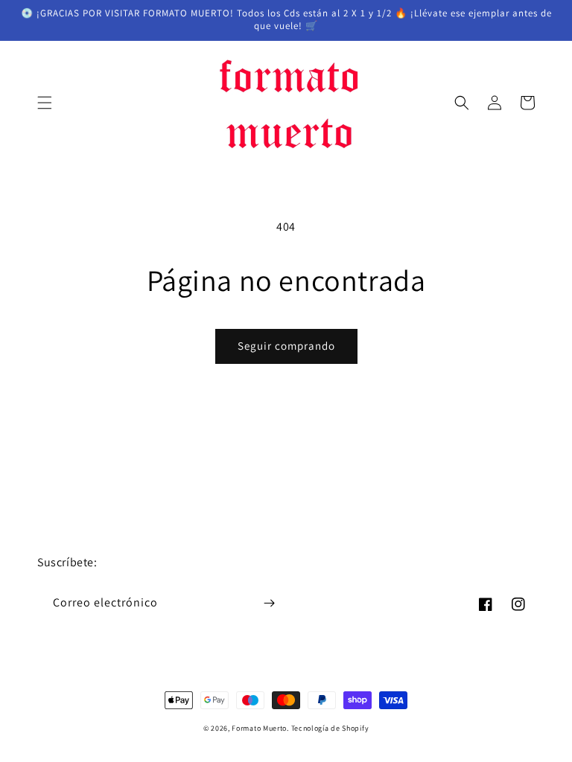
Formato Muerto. (260, 728)
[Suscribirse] (268, 603)
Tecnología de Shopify (330, 728)
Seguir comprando (286, 346)
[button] (44, 102)
